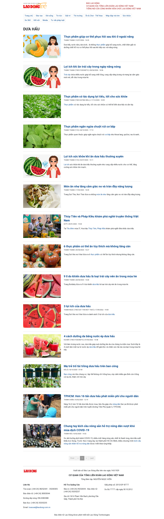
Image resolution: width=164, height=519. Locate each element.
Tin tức (59, 16)
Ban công (68, 374)
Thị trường (78, 16)
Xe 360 (28, 20)
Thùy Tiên (92, 228)
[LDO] (42, 47)
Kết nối (37, 20)
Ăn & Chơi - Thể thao (94, 16)
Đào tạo (39, 16)
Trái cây (67, 74)
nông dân (116, 404)
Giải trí (68, 16)
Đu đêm (70, 228)
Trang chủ (29, 16)
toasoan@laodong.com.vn (39, 507)
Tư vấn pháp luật (58, 20)
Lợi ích (66, 164)
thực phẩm (100, 45)
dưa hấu (95, 284)
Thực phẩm (68, 104)
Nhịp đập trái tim (113, 16)
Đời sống (49, 16)
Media (45, 20)
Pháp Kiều (101, 228)
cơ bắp (107, 134)
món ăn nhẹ (101, 194)
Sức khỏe (127, 16)
